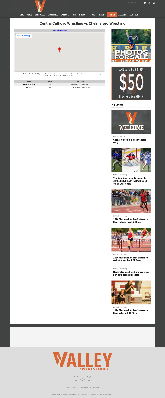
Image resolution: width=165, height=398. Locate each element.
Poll (74, 14)
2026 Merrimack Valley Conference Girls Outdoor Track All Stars (130, 259)
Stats (92, 14)
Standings (53, 14)
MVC (115, 136)
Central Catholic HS (59, 30)
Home (21, 14)
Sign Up (111, 14)
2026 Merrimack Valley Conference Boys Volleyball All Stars (130, 312)
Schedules (40, 14)
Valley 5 (65, 14)
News (29, 14)
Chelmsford (29, 87)
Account (122, 14)
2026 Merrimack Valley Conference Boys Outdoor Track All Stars (130, 221)
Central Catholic (29, 84)
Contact (134, 14)
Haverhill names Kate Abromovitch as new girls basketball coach (131, 273)
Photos (83, 14)
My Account (94, 387)
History (102, 14)
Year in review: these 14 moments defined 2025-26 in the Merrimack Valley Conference (130, 181)
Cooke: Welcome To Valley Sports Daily (129, 141)
